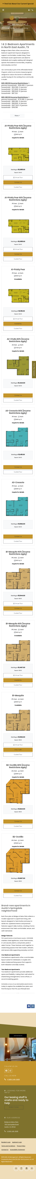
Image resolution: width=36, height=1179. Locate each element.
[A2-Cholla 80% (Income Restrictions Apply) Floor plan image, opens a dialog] (18, 365)
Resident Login (6, 1142)
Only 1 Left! (23, 750)
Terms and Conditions (8, 1146)
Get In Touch (18, 1035)
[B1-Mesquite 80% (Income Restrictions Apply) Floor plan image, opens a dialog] (18, 650)
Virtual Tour (24, 177)
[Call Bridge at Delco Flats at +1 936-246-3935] (33, 10)
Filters (17, 116)
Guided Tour (23, 187)
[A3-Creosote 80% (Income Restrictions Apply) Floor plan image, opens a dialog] (18, 436)
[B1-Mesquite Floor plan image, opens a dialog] (18, 719)
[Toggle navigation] (3, 10)
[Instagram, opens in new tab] (33, 1006)
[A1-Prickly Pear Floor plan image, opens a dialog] (18, 293)
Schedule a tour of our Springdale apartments (17, 984)
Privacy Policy (21, 1146)
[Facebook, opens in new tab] (29, 1006)
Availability (23, 324)
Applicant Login (17, 1142)
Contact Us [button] (23, 182)
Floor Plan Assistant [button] (34, 370)
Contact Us (4, 1150)
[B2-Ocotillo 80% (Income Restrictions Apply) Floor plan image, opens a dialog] (18, 791)
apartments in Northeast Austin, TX (16, 938)
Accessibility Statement (17, 1150)
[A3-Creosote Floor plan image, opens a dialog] (18, 506)
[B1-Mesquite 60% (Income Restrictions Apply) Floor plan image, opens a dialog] (18, 578)
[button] (18, 3)
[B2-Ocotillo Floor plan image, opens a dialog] (18, 861)
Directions (14, 1107)
